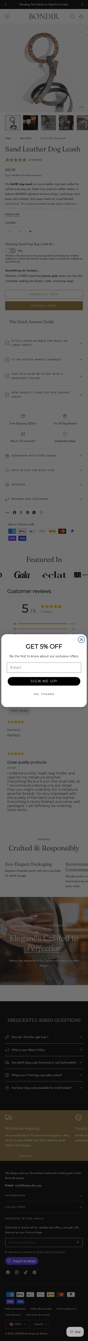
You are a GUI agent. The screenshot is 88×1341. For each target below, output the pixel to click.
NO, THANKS (44, 694)
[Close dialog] (81, 639)
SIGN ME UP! (44, 681)
